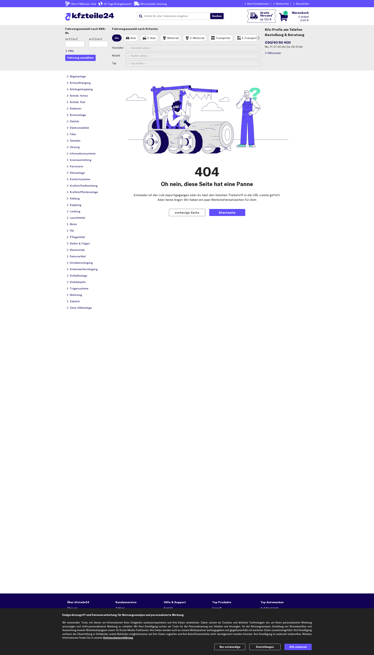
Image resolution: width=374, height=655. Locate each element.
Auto (133, 38)
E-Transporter (250, 38)
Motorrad (173, 38)
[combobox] (174, 16)
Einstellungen (265, 646)
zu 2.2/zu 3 (95, 39)
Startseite (227, 212)
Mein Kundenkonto (258, 3)
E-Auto (151, 38)
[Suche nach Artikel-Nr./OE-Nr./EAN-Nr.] (217, 16)
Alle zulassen (298, 646)
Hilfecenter (274, 53)
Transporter (223, 38)
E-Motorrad (197, 38)
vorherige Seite (187, 212)
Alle (117, 38)
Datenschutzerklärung (118, 637)
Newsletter (302, 3)
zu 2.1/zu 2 (71, 39)
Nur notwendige (230, 646)
